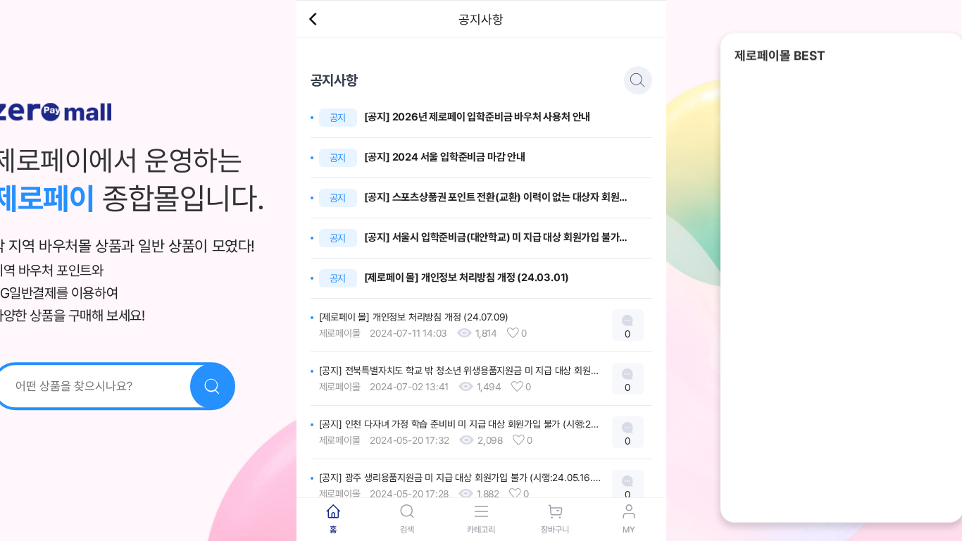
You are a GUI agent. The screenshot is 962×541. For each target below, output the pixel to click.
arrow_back (312, 19)
